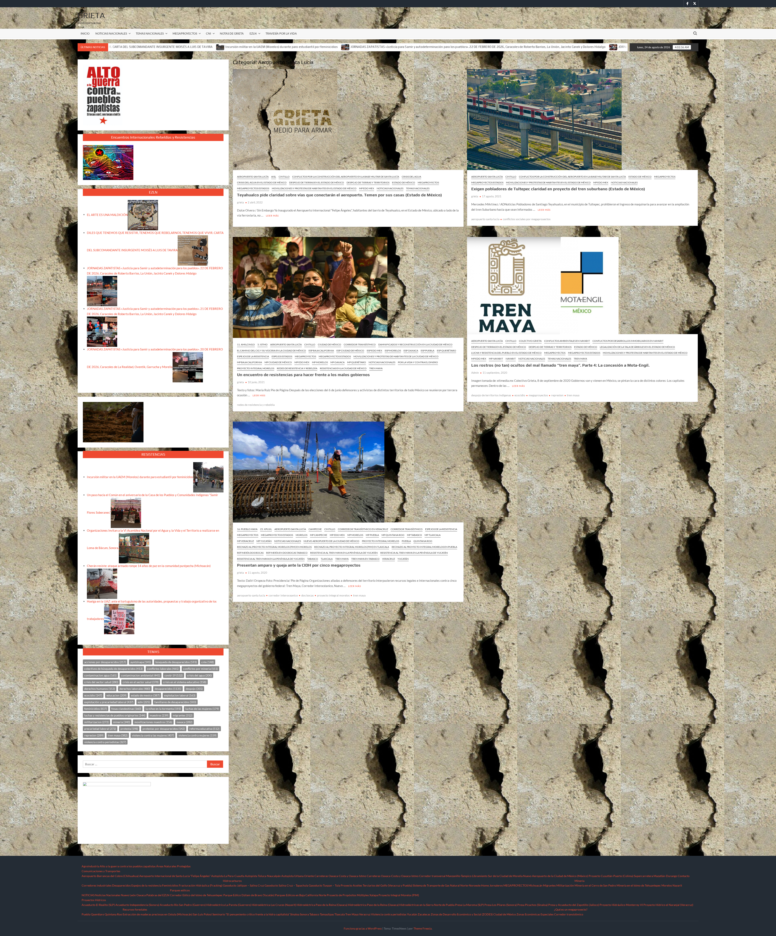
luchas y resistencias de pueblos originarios (114, 715)
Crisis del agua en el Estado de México (262, 182)
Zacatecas (424, 914)
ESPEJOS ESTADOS (282, 356)
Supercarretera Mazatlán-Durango (655, 876)
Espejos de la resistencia (146, 885)
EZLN (253, 33)
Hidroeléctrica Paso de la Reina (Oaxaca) (322, 905)
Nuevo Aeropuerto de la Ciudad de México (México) (555, 876)
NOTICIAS (88, 895)
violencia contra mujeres (197, 735)
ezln (144, 702)
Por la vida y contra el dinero (418, 362)
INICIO (85, 33)
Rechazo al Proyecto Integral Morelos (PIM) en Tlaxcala (351, 546)
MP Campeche (318, 534)
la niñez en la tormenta (163, 708)
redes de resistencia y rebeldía (256, 404)
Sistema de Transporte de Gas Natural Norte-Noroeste (447, 885)
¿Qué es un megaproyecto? (570, 909)
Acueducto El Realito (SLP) (98, 905)
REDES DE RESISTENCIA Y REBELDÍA (297, 368)
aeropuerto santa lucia (485, 219)
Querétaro (97, 914)
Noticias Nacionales (107, 895)
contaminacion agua (100, 675)
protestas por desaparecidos (163, 728)
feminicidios (95, 708)
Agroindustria (90, 866)
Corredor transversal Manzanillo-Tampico (445, 876)
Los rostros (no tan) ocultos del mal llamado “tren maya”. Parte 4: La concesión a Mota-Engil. (560, 365)
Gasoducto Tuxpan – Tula (324, 885)
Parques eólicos (180, 890)
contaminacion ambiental (140, 675)
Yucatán (403, 558)
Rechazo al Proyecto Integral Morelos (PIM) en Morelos (274, 546)
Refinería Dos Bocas (250, 552)
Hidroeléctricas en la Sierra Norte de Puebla (426, 905)
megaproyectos (538, 395)
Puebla (406, 541)
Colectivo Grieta (530, 340)
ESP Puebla (427, 350)
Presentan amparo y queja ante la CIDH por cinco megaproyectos (299, 565)
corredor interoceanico (283, 595)
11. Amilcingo (246, 344)
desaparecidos (168, 688)
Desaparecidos (121, 885)
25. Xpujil (266, 529)
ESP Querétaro (446, 350)
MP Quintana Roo (393, 534)
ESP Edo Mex (374, 350)
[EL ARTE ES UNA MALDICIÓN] (143, 214)
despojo (194, 688)
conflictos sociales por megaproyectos (526, 219)
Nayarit (511, 358)
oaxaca (184, 722)
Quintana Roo (422, 541)
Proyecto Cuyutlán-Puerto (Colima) (611, 876)
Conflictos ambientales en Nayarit (567, 340)
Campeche (315, 529)
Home (485, 885)
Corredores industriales (97, 885)
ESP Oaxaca (411, 350)
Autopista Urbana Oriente (297, 876)
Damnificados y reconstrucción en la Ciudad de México (415, 344)
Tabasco (312, 558)
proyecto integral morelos (333, 595)
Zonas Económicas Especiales (535, 914)
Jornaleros (496, 885)
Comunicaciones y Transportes (101, 871)
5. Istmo (262, 344)
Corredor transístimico (568, 914)
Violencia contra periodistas (388, 914)
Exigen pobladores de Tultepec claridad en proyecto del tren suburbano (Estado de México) (558, 188)
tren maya (573, 395)
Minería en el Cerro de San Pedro (595, 885)
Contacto (684, 876)
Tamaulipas (327, 914)
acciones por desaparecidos (105, 662)
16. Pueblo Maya (247, 529)
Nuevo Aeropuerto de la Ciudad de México (331, 541)
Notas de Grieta (232, 33)
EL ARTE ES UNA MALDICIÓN (107, 214)
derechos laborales (134, 688)
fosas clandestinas (126, 708)
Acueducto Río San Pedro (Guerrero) (183, 905)
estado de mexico (145, 695)
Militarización (565, 885)
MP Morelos (320, 362)
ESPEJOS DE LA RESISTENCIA (253, 356)
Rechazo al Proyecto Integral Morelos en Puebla (424, 546)
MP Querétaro (356, 362)
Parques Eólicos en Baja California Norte (300, 895)
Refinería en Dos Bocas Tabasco (287, 552)
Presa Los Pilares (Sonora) (500, 905)
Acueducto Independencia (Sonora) (137, 905)
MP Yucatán (264, 541)
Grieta (91, 15)
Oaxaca (141, 895)
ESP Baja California (321, 350)
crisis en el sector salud (141, 682)
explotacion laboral (179, 695)
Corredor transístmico (360, 344)
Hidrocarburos (232, 880)
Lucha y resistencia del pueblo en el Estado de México (506, 352)
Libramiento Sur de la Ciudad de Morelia (497, 876)
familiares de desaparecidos (175, 702)
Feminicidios (170, 885)
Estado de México (403, 182)
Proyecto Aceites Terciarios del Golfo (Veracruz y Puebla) (376, 885)
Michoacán (535, 885)
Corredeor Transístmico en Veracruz (363, 529)
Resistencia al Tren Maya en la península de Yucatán (344, 552)
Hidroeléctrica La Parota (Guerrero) (228, 905)
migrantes (182, 715)
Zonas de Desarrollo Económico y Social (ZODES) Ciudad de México (473, 914)
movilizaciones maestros (153, 722)
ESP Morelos (393, 350)
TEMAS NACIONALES (150, 33)
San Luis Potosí (202, 914)
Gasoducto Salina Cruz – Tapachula (286, 885)
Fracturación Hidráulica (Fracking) (200, 885)
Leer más (272, 215)
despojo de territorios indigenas (491, 395)
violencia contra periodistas (105, 742)
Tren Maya (376, 368)
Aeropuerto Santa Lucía (253, 176)
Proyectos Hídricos (94, 900)
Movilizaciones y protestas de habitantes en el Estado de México (314, 188)
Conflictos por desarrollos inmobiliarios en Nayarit (628, 340)
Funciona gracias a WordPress (363, 928)
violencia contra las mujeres (153, 735)
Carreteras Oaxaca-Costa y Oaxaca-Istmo (340, 876)
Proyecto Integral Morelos (255, 368)
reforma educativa (204, 728)
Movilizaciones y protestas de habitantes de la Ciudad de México (396, 356)
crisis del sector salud (101, 682)
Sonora (304, 914)
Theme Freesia (422, 928)
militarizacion (96, 722)
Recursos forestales (135, 909)
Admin (475, 372)
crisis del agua (199, 675)
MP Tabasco (414, 534)
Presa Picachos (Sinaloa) (532, 905)
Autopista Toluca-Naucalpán (263, 876)
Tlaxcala (327, 558)
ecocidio (520, 395)
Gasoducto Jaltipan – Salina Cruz (243, 885)
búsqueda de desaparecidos (176, 662)
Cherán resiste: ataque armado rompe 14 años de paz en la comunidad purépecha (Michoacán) (149, 566)
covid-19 (173, 675)
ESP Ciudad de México (350, 350)
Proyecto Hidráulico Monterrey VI (621, 905)
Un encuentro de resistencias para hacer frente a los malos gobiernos (303, 374)
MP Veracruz (245, 541)
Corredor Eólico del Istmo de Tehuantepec (196, 895)
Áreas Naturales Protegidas (173, 866)
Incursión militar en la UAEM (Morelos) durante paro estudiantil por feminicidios (138, 46)
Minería (579, 880)
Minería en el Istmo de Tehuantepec (639, 885)
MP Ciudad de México (278, 362)
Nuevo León (128, 895)
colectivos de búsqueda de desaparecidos (113, 668)
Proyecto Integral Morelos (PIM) (399, 895)
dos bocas (307, 595)
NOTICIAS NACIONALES (111, 33)
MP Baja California (249, 362)
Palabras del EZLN (157, 895)
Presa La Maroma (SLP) (469, 905)
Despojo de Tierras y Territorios (368, 182)
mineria (121, 722)
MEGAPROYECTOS (185, 33)
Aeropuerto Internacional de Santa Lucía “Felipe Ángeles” (175, 876)
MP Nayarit (496, 358)
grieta (240, 202)
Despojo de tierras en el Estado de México (316, 182)
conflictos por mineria (200, 668)
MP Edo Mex (366, 188)
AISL (273, 176)
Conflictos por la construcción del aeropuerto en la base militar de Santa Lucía (345, 176)
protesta (129, 728)
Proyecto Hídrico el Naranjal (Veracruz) (668, 905)
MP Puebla (372, 534)
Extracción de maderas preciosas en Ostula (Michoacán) (157, 914)
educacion (116, 695)
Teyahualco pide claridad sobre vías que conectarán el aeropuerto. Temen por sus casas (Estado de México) (339, 194)
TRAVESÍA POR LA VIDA (281, 33)
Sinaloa (294, 914)
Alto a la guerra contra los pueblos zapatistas (128, 866)
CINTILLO (284, 176)
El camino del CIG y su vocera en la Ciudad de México (271, 350)
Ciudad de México (329, 344)
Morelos (301, 534)
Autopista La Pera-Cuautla (227, 876)
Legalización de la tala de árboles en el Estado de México (637, 346)
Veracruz (388, 558)
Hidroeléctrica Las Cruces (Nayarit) (274, 905)
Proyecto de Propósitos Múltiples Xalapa (352, 895)
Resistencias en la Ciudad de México (343, 368)
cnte (207, 662)
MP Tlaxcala (433, 534)
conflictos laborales (163, 668)
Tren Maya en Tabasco (365, 558)
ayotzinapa (140, 662)
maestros (159, 715)
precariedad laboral (100, 728)
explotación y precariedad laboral (108, 702)
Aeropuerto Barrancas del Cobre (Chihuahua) (110, 876)
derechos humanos (99, 688)
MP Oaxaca (337, 362)
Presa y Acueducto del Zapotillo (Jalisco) (573, 905)
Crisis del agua (411, 176)
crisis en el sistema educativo (184, 682)
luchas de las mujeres (202, 708)
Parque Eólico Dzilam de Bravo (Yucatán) (248, 895)
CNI (208, 33)
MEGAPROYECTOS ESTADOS (253, 188)
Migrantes (549, 885)
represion (557, 395)
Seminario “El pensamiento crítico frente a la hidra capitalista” (251, 914)
